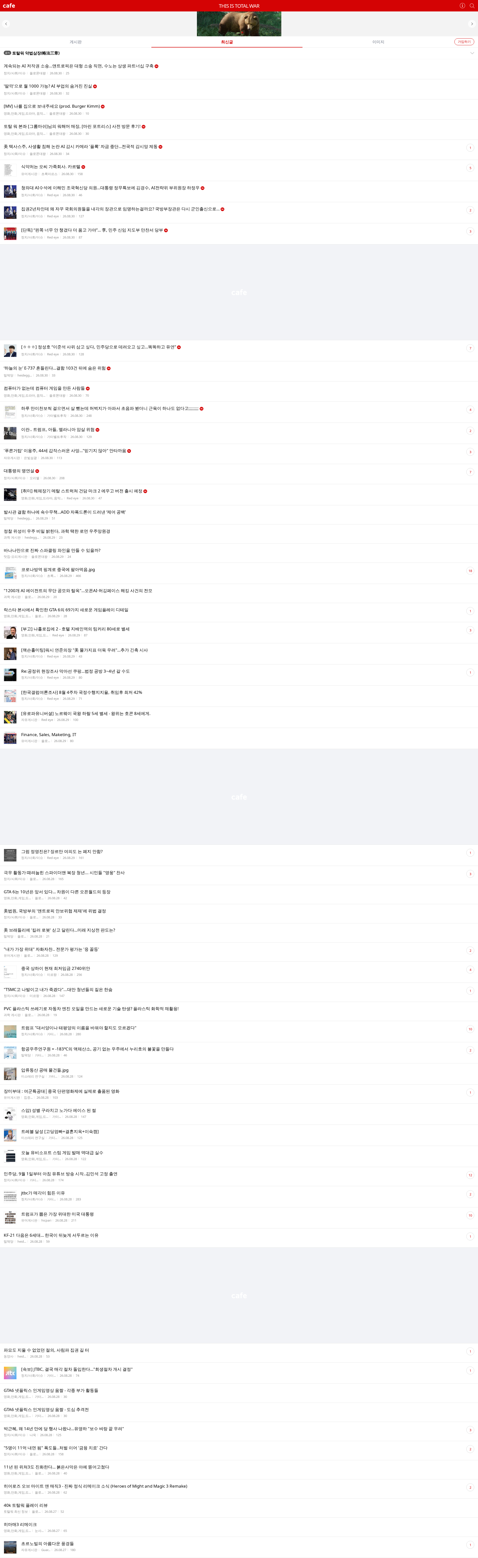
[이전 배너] (6, 24)
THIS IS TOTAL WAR (239, 5)
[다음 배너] (472, 24)
